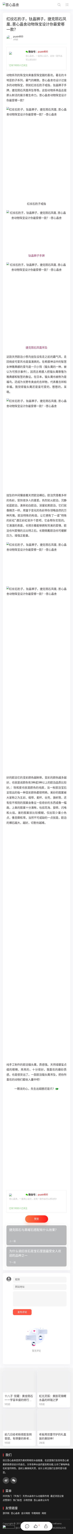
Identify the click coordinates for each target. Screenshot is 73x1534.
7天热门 (17, 1496)
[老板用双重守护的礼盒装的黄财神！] (53, 1420)
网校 (44, 1513)
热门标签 (17, 1500)
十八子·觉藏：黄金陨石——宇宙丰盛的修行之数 (19, 1398)
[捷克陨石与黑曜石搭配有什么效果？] (36, 1235)
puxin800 (18, 36)
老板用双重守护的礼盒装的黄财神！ (52, 1436)
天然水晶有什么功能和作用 (36, 1496)
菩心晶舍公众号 (41, 1500)
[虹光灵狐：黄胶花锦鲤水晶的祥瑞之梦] (53, 1381)
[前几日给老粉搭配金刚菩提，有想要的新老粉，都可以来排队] (19, 1420)
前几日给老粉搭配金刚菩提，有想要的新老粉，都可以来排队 (18, 1436)
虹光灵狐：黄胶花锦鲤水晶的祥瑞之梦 (52, 1398)
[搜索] (59, 4)
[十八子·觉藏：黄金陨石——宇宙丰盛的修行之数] (19, 1381)
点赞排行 (7, 1500)
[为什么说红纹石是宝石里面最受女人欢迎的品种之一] (36, 1256)
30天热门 (7, 1496)
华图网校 (35, 1513)
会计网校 (25, 1513)
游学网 (6, 1513)
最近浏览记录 (57, 1496)
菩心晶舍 (15, 1513)
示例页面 (27, 1500)
